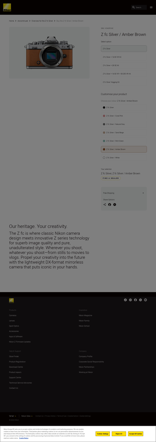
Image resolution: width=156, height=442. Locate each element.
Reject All (119, 434)
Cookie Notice (23, 438)
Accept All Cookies (135, 434)
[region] (78, 434)
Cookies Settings (102, 434)
